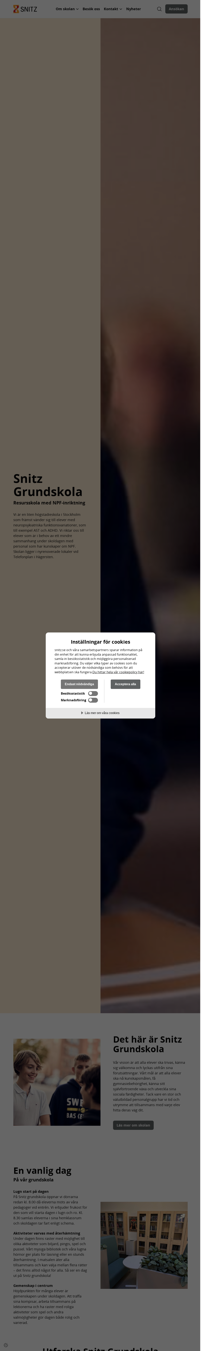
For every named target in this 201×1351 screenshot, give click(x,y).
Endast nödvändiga (79, 684)
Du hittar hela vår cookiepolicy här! (118, 672)
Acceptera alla (125, 684)
